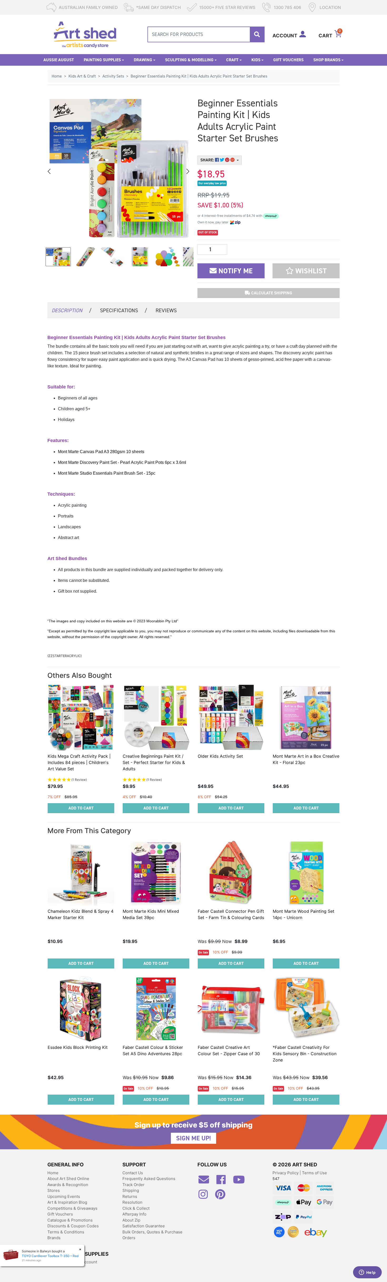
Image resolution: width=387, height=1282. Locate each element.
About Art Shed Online (68, 1178)
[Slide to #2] (113, 256)
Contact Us (132, 1172)
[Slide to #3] (140, 256)
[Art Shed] (85, 34)
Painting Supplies (102, 60)
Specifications (123, 310)
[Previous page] (49, 171)
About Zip (131, 1220)
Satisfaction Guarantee (143, 1225)
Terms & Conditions (65, 1231)
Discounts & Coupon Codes (73, 1225)
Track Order (133, 1184)
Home (52, 1172)
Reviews (166, 310)
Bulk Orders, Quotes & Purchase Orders (152, 1234)
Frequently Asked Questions (148, 1178)
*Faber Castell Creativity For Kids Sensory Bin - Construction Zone (304, 1054)
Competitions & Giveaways (72, 1208)
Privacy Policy (286, 1172)
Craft (232, 60)
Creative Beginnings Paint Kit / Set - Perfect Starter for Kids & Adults (154, 762)
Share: (207, 160)
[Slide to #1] (58, 256)
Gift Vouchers (288, 60)
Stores (53, 1190)
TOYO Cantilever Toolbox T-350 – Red (50, 1256)
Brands (54, 1237)
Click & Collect (136, 1208)
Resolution (132, 1202)
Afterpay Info (134, 1214)
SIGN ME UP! (193, 1138)
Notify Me (234, 271)
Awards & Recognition (67, 1184)
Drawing (143, 60)
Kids (255, 60)
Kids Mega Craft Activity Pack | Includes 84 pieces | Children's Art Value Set (79, 762)
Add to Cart (81, 808)
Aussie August (58, 60)
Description (72, 310)
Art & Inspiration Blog (67, 1202)
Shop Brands (326, 60)
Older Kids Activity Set (220, 756)
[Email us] (206, 1181)
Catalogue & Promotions (70, 1220)
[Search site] (257, 34)
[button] (306, 270)
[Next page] (187, 171)
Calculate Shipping (271, 293)
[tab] (71, 310)
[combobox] (206, 34)
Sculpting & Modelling (189, 60)
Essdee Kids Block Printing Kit (78, 1047)
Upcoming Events (63, 1196)
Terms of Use (314, 1172)
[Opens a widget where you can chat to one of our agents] (367, 1272)
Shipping (130, 1190)
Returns (129, 1196)
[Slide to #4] (167, 256)
